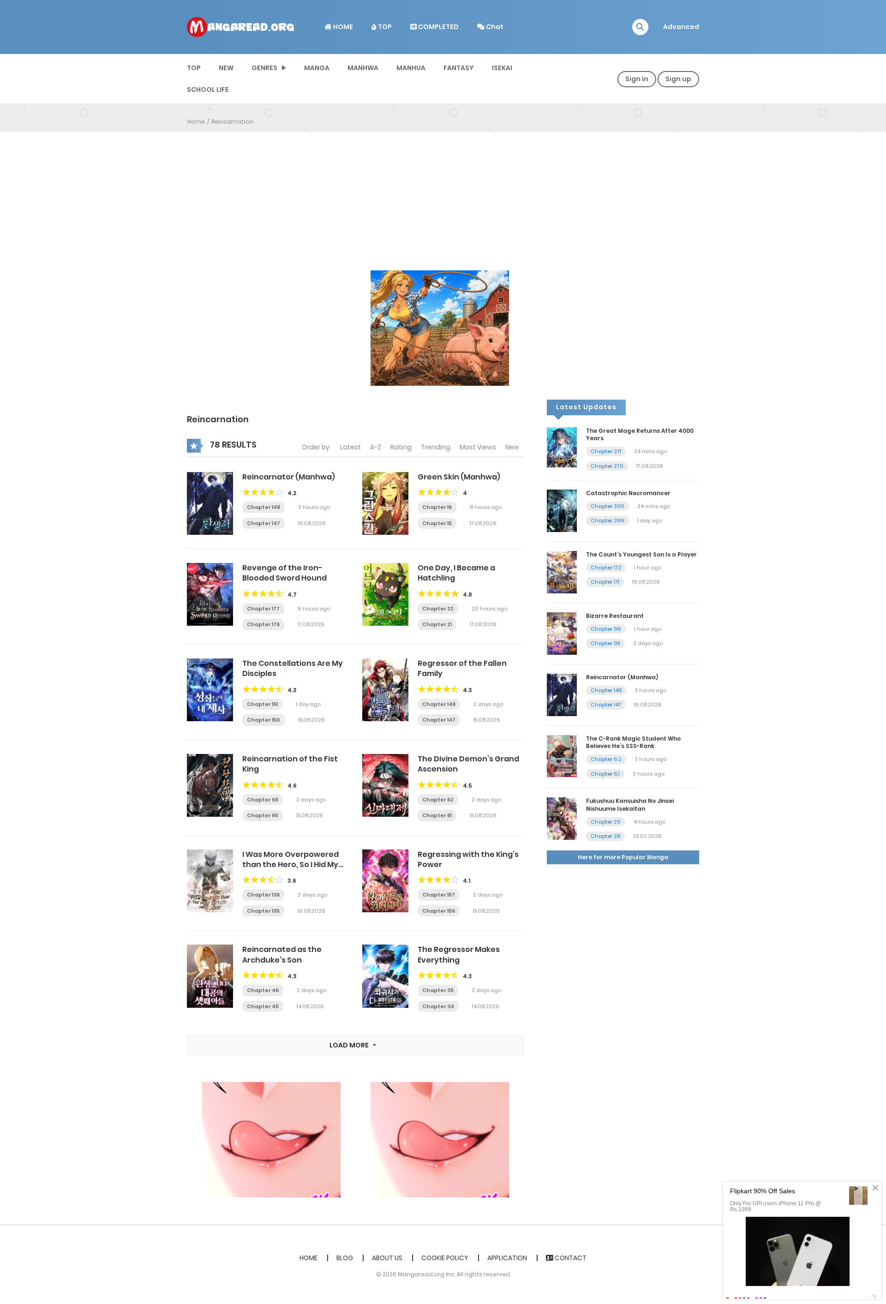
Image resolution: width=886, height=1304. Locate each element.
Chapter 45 (263, 1006)
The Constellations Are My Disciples (292, 668)
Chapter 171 (605, 582)
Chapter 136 (263, 894)
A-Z (375, 447)
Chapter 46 (263, 990)
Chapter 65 (262, 815)
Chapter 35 (438, 990)
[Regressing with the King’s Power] (385, 880)
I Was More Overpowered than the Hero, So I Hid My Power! (290, 864)
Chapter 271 (606, 451)
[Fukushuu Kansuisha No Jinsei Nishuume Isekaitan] (562, 818)
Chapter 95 (605, 643)
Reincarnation (232, 122)
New (512, 447)
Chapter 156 (438, 911)
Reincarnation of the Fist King (290, 764)
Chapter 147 (263, 523)
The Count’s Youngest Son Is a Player (641, 554)
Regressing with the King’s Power (468, 859)
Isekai (502, 67)
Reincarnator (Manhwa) (288, 477)
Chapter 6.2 (606, 759)
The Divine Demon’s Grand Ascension (468, 764)
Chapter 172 (606, 567)
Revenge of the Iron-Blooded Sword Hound (284, 572)
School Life (208, 89)
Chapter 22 (438, 608)
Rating (401, 447)
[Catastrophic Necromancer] (562, 510)
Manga (316, 67)
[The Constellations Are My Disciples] (210, 689)
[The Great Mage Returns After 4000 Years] (562, 446)
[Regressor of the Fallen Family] (385, 689)
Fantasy (458, 67)
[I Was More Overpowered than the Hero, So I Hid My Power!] (210, 880)
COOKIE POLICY (444, 1257)
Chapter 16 (437, 507)
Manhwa (362, 67)
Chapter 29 (606, 821)
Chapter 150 (263, 720)
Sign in (636, 79)
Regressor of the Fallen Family (462, 668)
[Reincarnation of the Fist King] (210, 785)
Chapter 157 (438, 894)
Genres (264, 67)
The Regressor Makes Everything (459, 954)
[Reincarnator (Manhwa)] (210, 503)
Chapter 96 (606, 629)
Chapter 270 (607, 466)
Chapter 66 (262, 799)
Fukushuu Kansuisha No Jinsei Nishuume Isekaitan (630, 805)
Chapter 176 (263, 624)
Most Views (478, 447)
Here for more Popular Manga (623, 857)
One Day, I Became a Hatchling (456, 572)
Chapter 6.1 (605, 774)
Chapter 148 (263, 507)
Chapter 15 (437, 523)
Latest (350, 447)
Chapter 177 (263, 608)
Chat (494, 26)
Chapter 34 (438, 1006)
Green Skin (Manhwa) (459, 477)
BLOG (344, 1257)
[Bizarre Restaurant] (562, 633)
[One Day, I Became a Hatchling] (385, 593)
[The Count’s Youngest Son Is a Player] (562, 571)
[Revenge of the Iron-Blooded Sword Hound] (210, 593)
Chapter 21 (437, 624)
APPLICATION (507, 1257)
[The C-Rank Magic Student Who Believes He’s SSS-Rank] (562, 755)
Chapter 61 (437, 815)
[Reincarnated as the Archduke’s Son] (210, 975)
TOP (384, 26)
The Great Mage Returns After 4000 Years (640, 435)
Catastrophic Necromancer (628, 493)
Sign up (678, 79)
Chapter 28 (605, 836)
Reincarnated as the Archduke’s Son (282, 954)
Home (196, 122)
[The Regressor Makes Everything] (385, 975)
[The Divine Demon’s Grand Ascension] (385, 785)
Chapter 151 (262, 704)
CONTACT (570, 1257)
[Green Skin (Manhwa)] (385, 503)
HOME (342, 26)
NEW (226, 67)
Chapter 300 (607, 506)
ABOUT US (387, 1257)
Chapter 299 (607, 520)
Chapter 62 (438, 799)
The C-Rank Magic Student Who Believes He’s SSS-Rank (633, 742)
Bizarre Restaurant (615, 616)
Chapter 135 (263, 911)
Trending (435, 447)
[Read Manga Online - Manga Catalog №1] (240, 26)
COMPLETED (438, 26)
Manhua (410, 67)
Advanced (681, 26)
